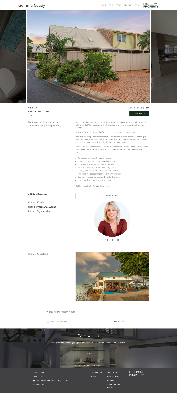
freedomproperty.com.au (93, 365)
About (118, 5)
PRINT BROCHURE (112, 196)
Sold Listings (112, 372)
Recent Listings (113, 376)
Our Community (96, 372)
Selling (103, 5)
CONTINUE (117, 321)
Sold (111, 5)
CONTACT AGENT (139, 113)
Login (136, 5)
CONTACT (88, 353)
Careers (93, 376)
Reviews (127, 5)
